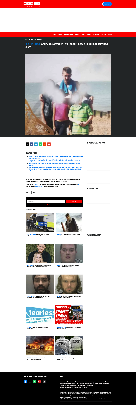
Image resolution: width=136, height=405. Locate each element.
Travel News (103, 34)
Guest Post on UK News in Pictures (67, 383)
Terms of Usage (81, 385)
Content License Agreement (103, 381)
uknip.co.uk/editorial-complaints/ (100, 398)
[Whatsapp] (34, 381)
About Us (85, 387)
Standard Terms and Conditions (69, 392)
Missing (110, 34)
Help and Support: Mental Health (102, 383)
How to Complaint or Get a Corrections (78, 381)
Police (34, 192)
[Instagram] (44, 381)
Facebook (35, 184)
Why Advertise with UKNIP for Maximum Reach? (70, 387)
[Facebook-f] (25, 381)
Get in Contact (92, 381)
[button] (27, 144)
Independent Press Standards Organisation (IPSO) (85, 395)
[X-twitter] (30, 381)
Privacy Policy (47, 204)
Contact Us (89, 393)
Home (54, 34)
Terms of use (90, 385)
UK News (83, 34)
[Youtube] (39, 381)
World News (96, 34)
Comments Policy (64, 381)
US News (89, 34)
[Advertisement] (68, 20)
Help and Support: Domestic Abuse (84, 383)
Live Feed (62, 385)
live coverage (38, 186)
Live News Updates (68, 34)
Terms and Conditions (71, 385)
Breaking (60, 34)
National (77, 34)
